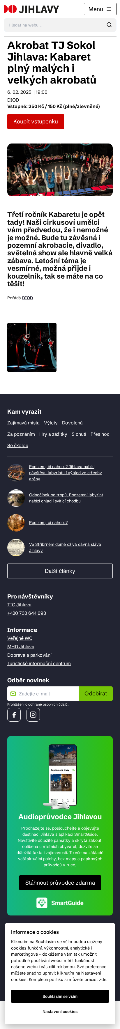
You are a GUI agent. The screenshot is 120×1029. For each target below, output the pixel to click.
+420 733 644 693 (26, 613)
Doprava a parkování (29, 655)
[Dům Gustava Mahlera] (31, 9)
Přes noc (100, 434)
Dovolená (72, 423)
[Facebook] (14, 715)
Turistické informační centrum (39, 663)
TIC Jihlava (19, 605)
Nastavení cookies (60, 1011)
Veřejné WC (19, 638)
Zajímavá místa (23, 423)
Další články (60, 570)
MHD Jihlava (20, 646)
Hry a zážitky (53, 434)
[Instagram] (33, 715)
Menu (96, 9)
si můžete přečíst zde (85, 979)
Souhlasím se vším (60, 996)
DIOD (13, 100)
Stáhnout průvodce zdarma (60, 882)
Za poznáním (21, 434)
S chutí (79, 434)
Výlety (51, 423)
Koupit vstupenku (35, 121)
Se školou (17, 445)
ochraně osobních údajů (48, 704)
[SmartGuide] (60, 902)
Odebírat (95, 693)
